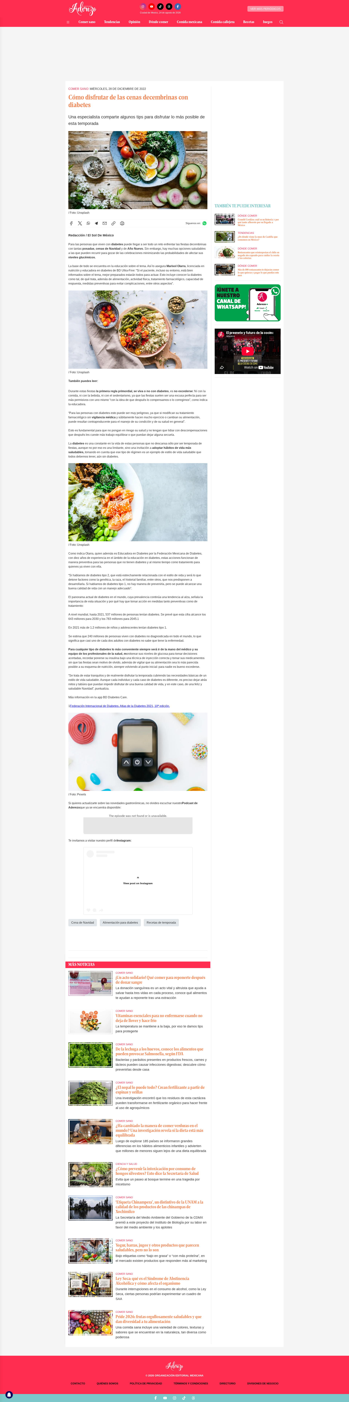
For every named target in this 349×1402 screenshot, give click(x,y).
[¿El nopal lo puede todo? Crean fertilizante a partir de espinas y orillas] (90, 1098)
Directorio (228, 1383)
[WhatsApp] (88, 223)
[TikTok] (160, 6)
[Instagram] (143, 6)
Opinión (134, 22)
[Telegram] (96, 223)
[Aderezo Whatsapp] (248, 302)
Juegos (267, 22)
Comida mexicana (189, 22)
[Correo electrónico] (105, 223)
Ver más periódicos (265, 8)
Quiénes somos (107, 1383)
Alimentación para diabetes (120, 922)
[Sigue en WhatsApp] (204, 223)
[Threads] (169, 6)
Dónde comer (158, 22)
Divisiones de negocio (262, 1383)
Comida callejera (222, 22)
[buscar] (281, 22)
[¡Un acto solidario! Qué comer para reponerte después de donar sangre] (90, 988)
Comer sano (87, 22)
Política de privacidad (146, 1383)
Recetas (248, 22)
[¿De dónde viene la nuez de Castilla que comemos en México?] (225, 236)
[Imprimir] (122, 223)
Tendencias (112, 22)
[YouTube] (151, 6)
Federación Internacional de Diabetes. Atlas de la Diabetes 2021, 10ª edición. (120, 706)
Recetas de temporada (161, 922)
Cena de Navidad (82, 922)
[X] (80, 223)
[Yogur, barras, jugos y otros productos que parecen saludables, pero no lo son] (90, 1253)
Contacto (78, 1383)
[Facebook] (177, 6)
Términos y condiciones (191, 1383)
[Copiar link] (113, 223)
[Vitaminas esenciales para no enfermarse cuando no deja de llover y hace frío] (90, 1023)
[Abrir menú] (68, 22)
